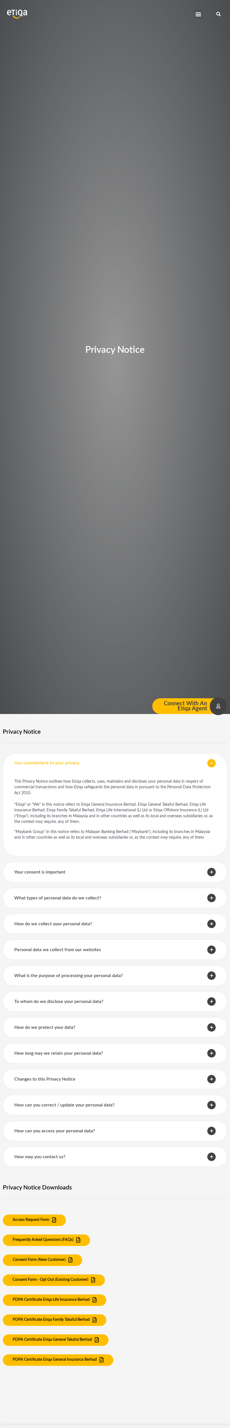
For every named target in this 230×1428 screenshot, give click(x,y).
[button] (198, 14)
